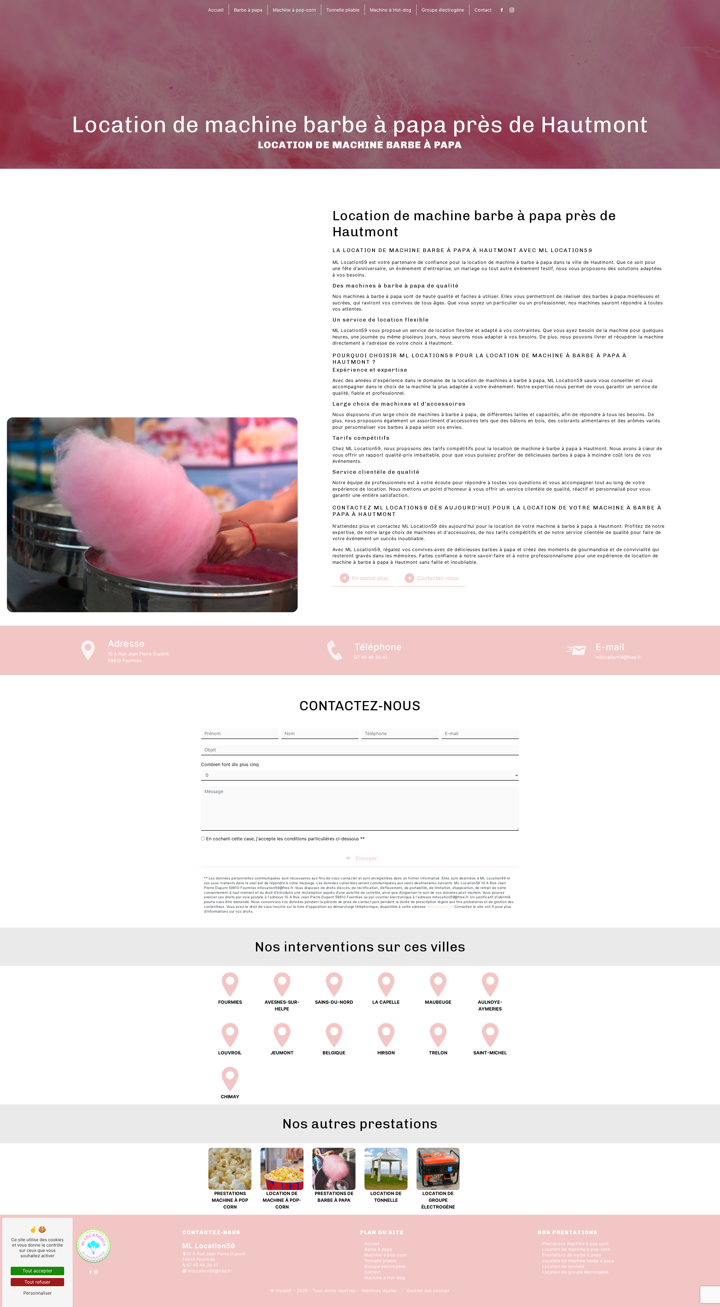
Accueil (216, 10)
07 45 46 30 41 (370, 657)
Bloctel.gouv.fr (440, 906)
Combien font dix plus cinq (230, 764)
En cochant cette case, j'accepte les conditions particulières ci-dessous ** (285, 838)
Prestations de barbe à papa (571, 1254)
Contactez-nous (438, 578)
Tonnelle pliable (342, 10)
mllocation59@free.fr (618, 657)
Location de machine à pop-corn (576, 1249)
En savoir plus (370, 578)
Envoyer (366, 858)
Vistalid (284, 1290)
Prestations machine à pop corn (575, 1243)
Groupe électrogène (443, 10)
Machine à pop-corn (294, 10)
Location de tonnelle (563, 1266)
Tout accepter (37, 1271)
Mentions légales (379, 1290)
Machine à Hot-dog (390, 10)
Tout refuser (37, 1282)
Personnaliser (37, 1293)
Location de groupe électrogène (575, 1272)
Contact (483, 10)
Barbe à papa (248, 10)
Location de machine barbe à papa (578, 1260)
